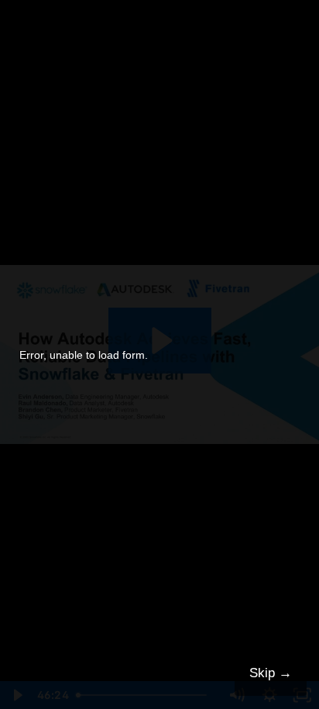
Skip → (270, 673)
